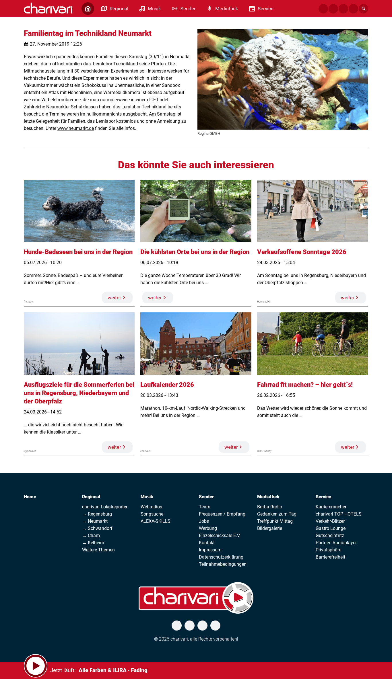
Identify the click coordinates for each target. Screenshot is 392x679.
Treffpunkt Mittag (275, 521)
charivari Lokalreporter (104, 507)
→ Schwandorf (97, 528)
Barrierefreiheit (330, 557)
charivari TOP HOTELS (339, 514)
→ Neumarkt (95, 521)
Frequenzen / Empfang (222, 514)
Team (204, 507)
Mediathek (268, 497)
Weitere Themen (98, 550)
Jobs (204, 521)
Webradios (151, 507)
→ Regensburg (97, 514)
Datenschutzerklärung (221, 557)
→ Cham (91, 535)
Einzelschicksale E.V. (219, 535)
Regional (91, 497)
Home (30, 497)
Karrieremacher (331, 507)
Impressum (210, 550)
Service (323, 497)
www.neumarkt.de (75, 128)
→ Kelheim (93, 542)
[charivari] (48, 8)
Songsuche (152, 514)
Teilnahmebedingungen (223, 564)
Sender (206, 497)
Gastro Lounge (331, 528)
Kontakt (207, 542)
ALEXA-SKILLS (155, 521)
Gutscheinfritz (330, 535)
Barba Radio (269, 507)
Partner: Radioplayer (336, 542)
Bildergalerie (269, 528)
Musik (147, 497)
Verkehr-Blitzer (330, 521)
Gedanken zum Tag (276, 514)
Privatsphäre (328, 550)
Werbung (208, 528)
